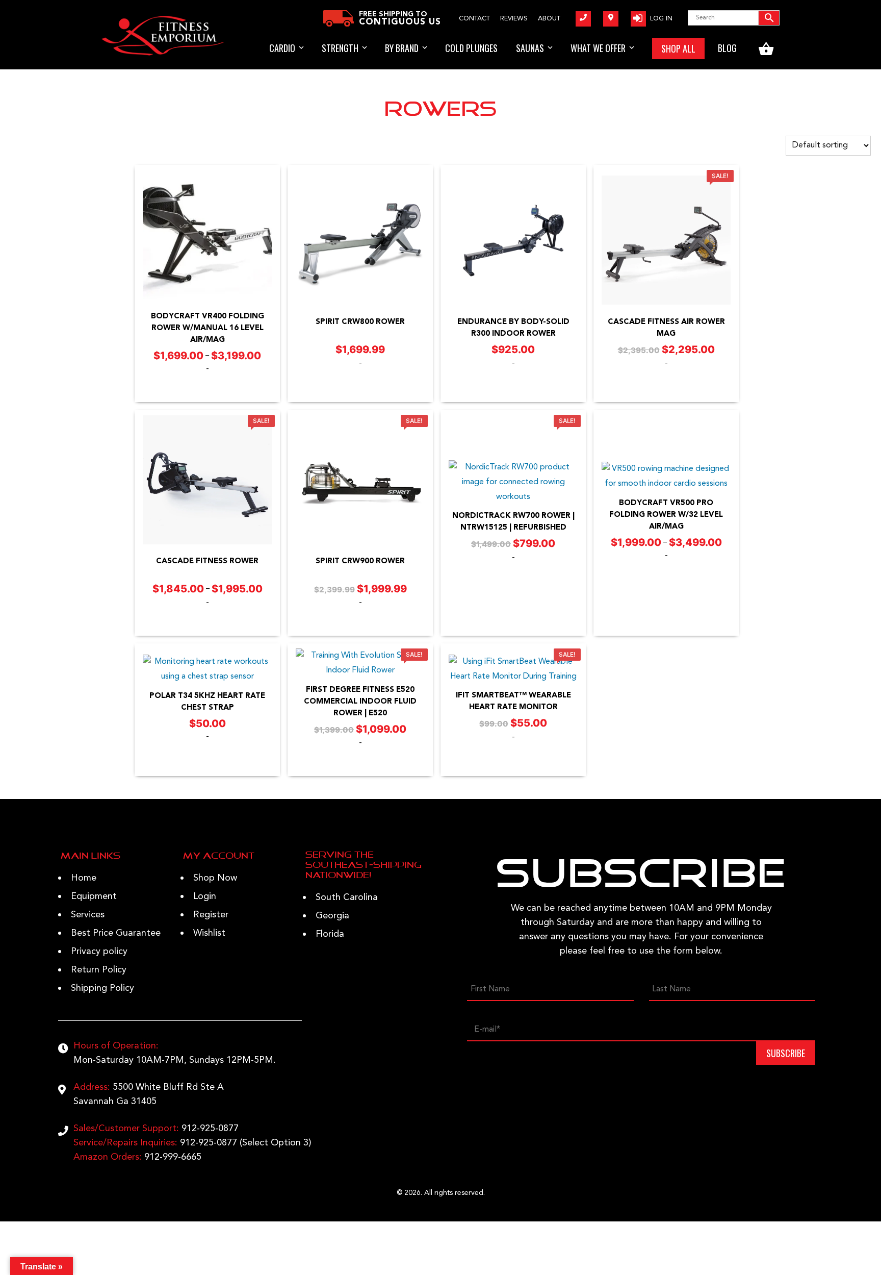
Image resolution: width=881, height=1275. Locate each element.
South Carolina (347, 897)
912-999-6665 (172, 1157)
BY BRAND (402, 48)
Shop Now (215, 878)
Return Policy (98, 969)
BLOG (727, 48)
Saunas (530, 48)
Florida (330, 934)
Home (83, 878)
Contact (474, 18)
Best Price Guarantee (116, 933)
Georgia (332, 915)
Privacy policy (99, 951)
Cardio (282, 48)
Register (210, 914)
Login (204, 896)
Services (88, 914)
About (549, 18)
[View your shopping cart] (766, 48)
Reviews (514, 18)
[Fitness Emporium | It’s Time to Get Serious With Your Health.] (162, 53)
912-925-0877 (210, 1128)
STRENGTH (340, 48)
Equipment (94, 896)
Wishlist (209, 933)
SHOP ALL (678, 48)
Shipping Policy (102, 988)
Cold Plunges (471, 48)
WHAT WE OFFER (598, 48)
